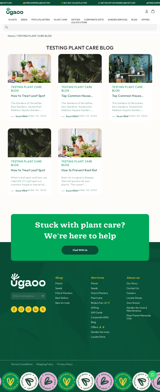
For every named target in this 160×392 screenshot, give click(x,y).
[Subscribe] (42, 296)
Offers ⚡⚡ (98, 327)
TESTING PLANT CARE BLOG (34, 35)
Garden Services (100, 332)
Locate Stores (134, 297)
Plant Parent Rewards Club (139, 317)
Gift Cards (96, 312)
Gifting (95, 307)
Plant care (96, 297)
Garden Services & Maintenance (137, 309)
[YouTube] (28, 309)
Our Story (132, 283)
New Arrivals (62, 302)
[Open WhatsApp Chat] (152, 375)
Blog (93, 322)
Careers (131, 293)
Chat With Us (80, 250)
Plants (58, 283)
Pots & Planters (63, 293)
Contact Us (133, 288)
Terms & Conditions (21, 364)
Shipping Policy (44, 364)
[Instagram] (21, 309)
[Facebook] (14, 309)
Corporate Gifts (100, 317)
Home (11, 35)
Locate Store (98, 336)
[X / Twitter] (43, 309)
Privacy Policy (65, 364)
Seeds (58, 288)
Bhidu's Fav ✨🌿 (100, 302)
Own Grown (133, 302)
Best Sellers (61, 297)
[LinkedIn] (35, 309)
